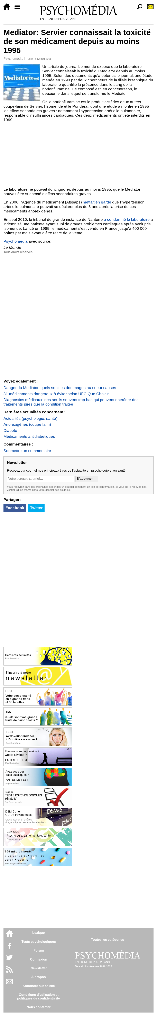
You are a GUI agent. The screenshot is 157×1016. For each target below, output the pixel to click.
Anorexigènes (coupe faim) (27, 424)
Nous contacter (38, 1007)
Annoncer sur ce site (38, 986)
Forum (39, 950)
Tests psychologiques (38, 941)
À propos (38, 977)
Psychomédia (13, 58)
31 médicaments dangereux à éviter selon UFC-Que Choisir (56, 394)
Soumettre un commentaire (27, 451)
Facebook (15, 508)
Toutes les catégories (107, 939)
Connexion (38, 959)
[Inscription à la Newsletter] (149, 9)
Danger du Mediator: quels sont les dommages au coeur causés (59, 388)
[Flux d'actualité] (9, 971)
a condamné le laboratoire (127, 219)
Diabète (10, 430)
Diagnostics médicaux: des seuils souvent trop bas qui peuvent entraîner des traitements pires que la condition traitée (71, 402)
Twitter (36, 508)
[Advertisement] (78, 154)
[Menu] (19, 9)
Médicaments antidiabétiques (29, 436)
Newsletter (38, 968)
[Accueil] (8, 9)
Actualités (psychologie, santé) (30, 418)
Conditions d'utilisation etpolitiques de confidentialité (38, 996)
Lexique (38, 932)
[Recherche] (138, 9)
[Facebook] (9, 948)
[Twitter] (9, 959)
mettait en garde (97, 202)
